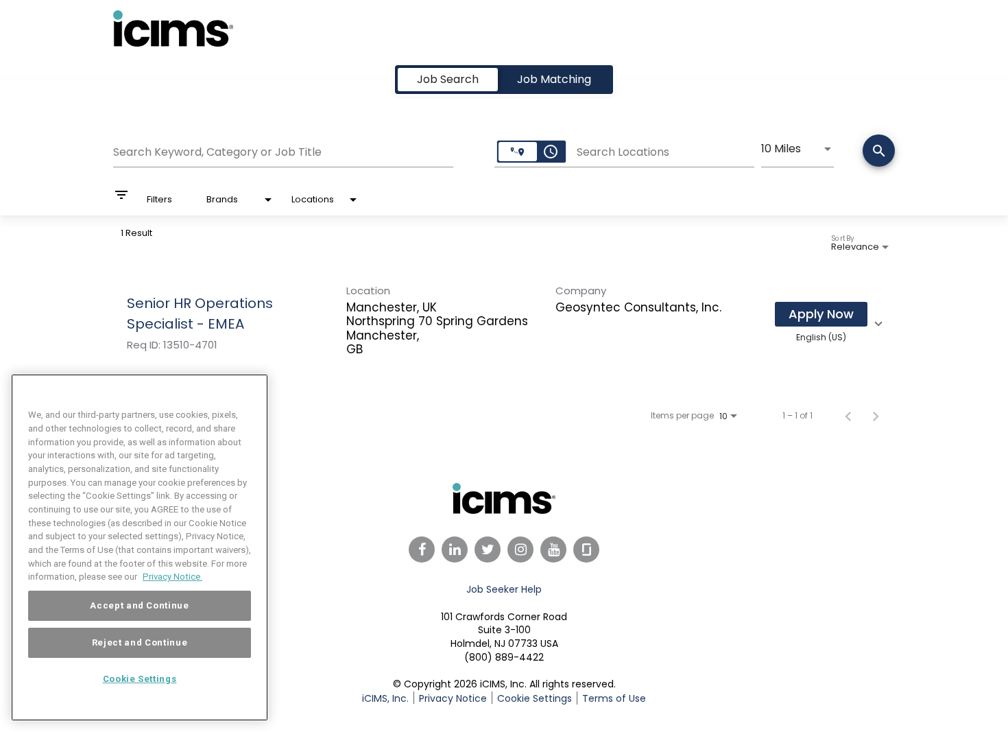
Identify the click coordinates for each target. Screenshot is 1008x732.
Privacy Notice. (172, 576)
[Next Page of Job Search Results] (875, 415)
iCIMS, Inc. (385, 698)
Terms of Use (614, 698)
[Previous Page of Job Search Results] (848, 415)
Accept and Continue (139, 605)
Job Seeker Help (504, 589)
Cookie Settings (140, 679)
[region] (139, 547)
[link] (504, 321)
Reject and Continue (139, 642)
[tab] (448, 79)
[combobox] (283, 150)
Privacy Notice (453, 698)
